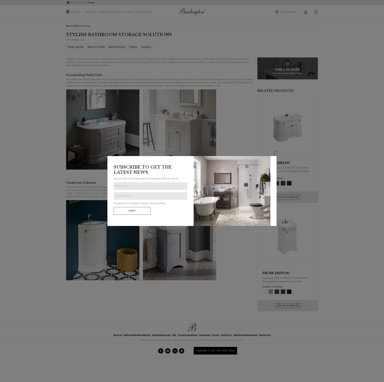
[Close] (275, 152)
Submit (132, 211)
